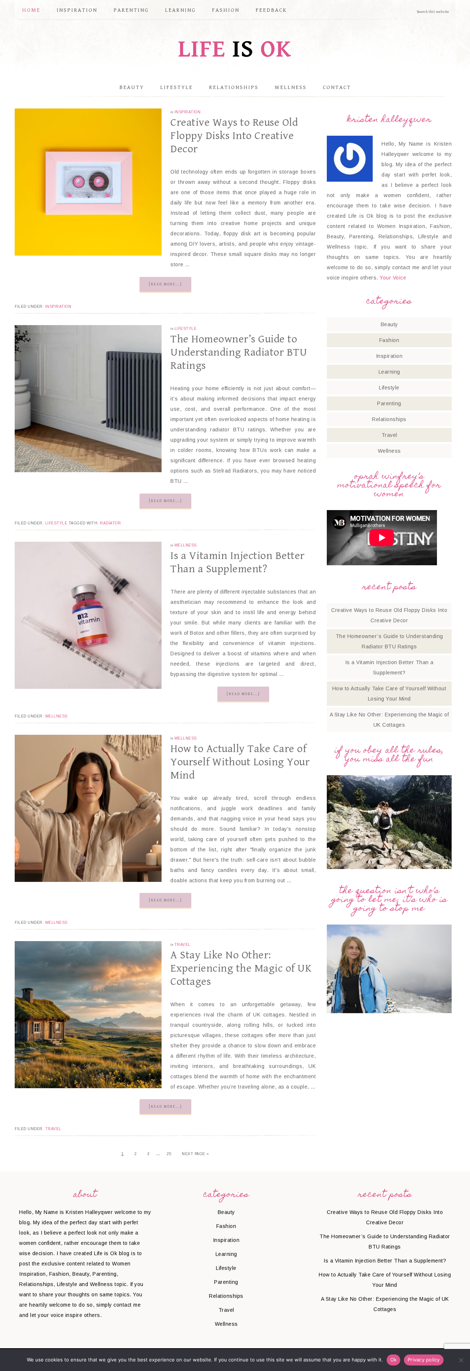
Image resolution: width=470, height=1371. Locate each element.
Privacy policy (424, 1360)
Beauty (389, 324)
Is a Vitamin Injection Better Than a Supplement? (384, 1261)
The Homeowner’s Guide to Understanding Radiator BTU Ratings (238, 352)
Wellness (185, 545)
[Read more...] (165, 284)
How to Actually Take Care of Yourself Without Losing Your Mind (240, 762)
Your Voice (393, 278)
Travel (182, 945)
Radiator (110, 523)
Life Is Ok (235, 48)
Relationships (389, 419)
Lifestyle (185, 329)
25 (169, 1154)
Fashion (389, 340)
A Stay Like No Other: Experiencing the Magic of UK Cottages (240, 968)
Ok (393, 1360)
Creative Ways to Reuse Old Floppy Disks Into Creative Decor (234, 135)
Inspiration (187, 112)
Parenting (389, 403)
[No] (460, 1360)
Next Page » (195, 1154)
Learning (389, 372)
